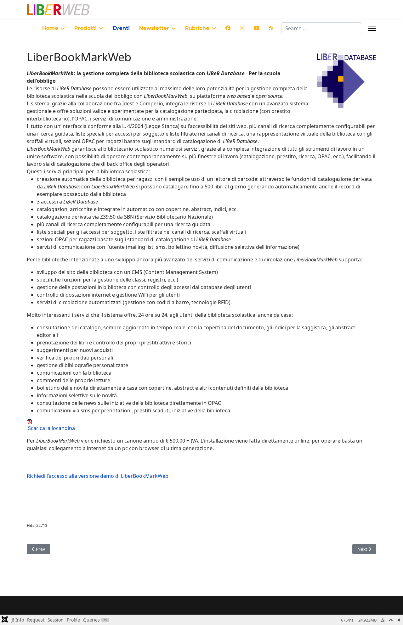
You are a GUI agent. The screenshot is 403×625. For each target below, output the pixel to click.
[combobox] (321, 28)
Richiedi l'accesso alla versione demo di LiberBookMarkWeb (97, 475)
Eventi (121, 28)
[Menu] (372, 28)
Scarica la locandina (51, 428)
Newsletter (154, 28)
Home (50, 28)
